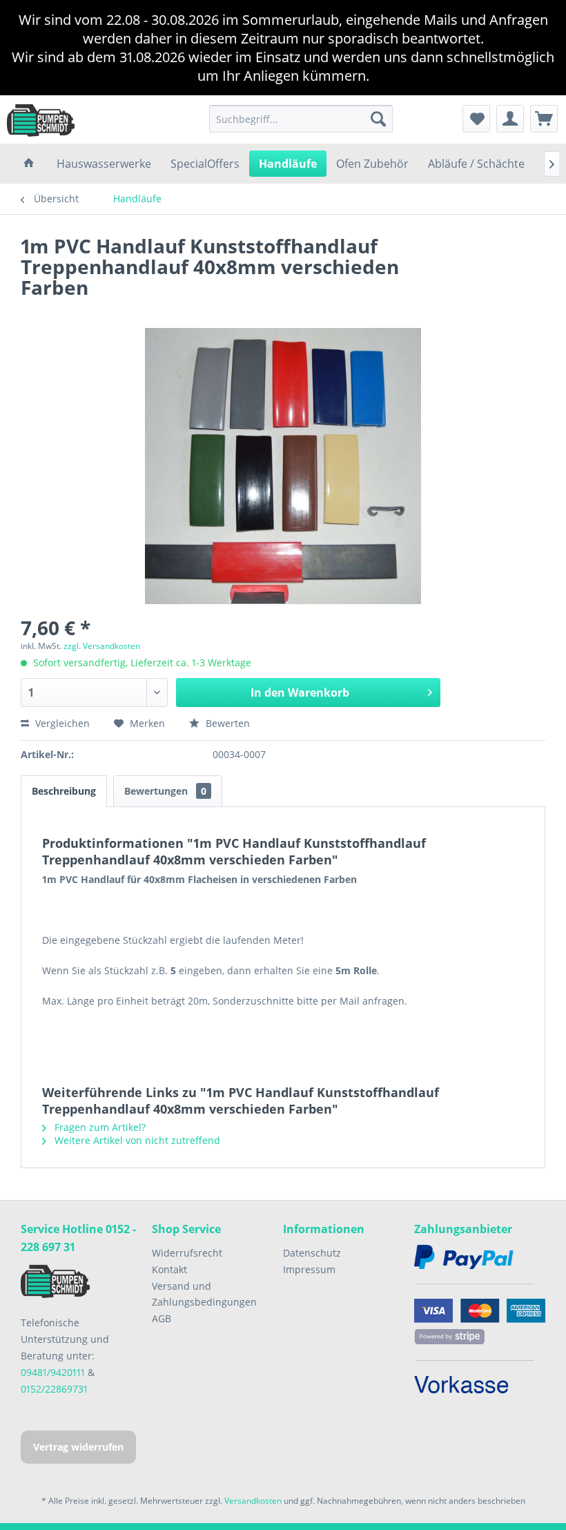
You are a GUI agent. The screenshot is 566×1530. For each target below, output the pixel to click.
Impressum (309, 1269)
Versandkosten (253, 1501)
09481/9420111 (53, 1372)
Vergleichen (61, 723)
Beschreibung (64, 790)
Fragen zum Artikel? (99, 1127)
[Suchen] (378, 119)
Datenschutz (312, 1252)
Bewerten (226, 723)
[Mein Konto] (510, 119)
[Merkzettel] (476, 119)
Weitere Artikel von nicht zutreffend (136, 1140)
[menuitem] (301, 119)
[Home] (29, 164)
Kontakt (169, 1269)
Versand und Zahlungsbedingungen (204, 1294)
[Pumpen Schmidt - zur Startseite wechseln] (41, 119)
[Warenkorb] (544, 119)
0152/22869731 (54, 1388)
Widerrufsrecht (187, 1252)
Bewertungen (165, 790)
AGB (161, 1318)
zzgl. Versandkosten (102, 646)
